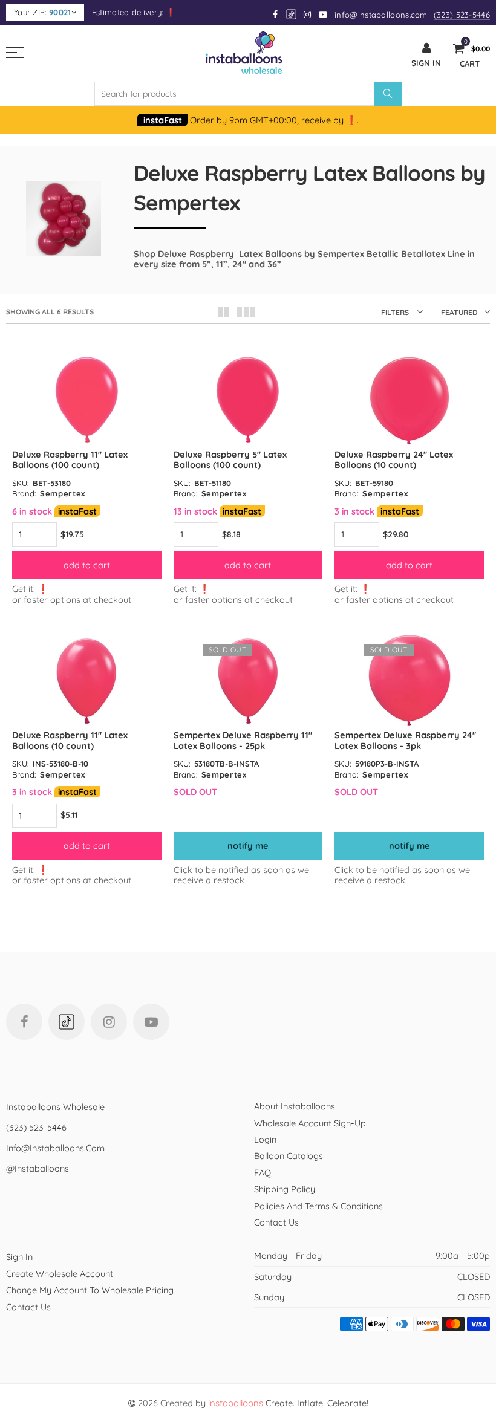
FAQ (262, 1172)
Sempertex (62, 493)
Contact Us (276, 1222)
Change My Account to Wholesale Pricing (90, 1290)
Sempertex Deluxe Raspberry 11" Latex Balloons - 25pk (243, 740)
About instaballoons (294, 1106)
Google (292, 14)
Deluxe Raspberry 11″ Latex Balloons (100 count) (70, 459)
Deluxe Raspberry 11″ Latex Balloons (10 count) (70, 740)
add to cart (87, 565)
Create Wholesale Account (59, 1273)
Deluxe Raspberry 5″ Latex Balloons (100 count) (230, 459)
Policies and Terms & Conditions (318, 1206)
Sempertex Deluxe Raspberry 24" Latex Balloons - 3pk (405, 740)
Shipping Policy (284, 1189)
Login (265, 1139)
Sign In (19, 1256)
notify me (248, 845)
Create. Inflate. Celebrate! (288, 1403)
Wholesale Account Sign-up (310, 1123)
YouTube (151, 1022)
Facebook (24, 1022)
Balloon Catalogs (288, 1155)
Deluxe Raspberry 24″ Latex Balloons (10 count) (393, 459)
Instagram (109, 1022)
